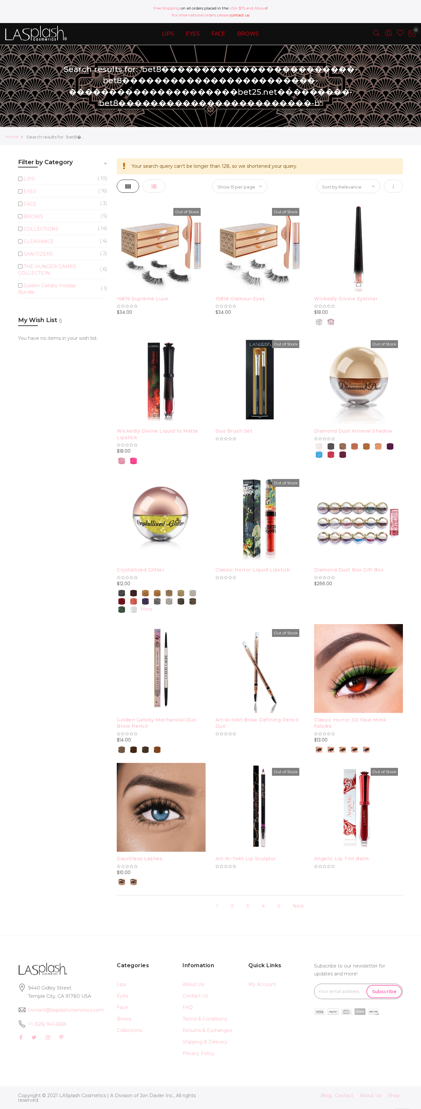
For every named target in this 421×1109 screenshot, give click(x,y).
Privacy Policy (198, 1053)
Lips (121, 984)
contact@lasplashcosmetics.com (66, 1010)
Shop (394, 1095)
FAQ (188, 1007)
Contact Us (195, 996)
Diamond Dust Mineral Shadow (353, 431)
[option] (319, 322)
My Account (262, 984)
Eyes (122, 996)
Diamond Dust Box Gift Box (349, 570)
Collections (129, 1030)
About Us (193, 984)
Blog (326, 1095)
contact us (239, 15)
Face (122, 1007)
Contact (344, 1095)
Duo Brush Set (234, 431)
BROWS (33, 216)
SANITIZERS (38, 254)
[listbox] (358, 321)
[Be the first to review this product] (161, 306)
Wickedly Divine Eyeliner (346, 299)
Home (11, 136)
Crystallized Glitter (140, 570)
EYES (30, 191)
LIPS (29, 179)
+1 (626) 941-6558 (47, 1024)
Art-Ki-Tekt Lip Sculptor (245, 859)
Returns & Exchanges (207, 1030)
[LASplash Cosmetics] (35, 33)
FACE (30, 204)
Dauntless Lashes (139, 859)
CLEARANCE (39, 241)
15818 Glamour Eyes (240, 299)
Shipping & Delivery (205, 1042)
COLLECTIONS (41, 229)
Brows (124, 1019)
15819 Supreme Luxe (142, 299)
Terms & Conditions (205, 1019)
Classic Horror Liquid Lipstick (252, 570)
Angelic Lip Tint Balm (341, 859)
